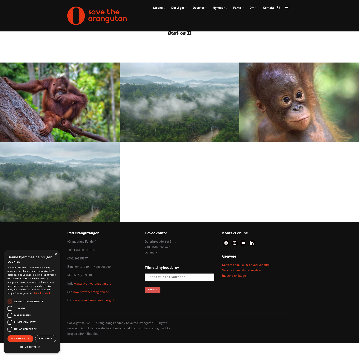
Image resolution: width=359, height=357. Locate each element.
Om (252, 7)
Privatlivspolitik (42, 293)
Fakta (237, 7)
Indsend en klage (234, 275)
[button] (31, 347)
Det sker (198, 7)
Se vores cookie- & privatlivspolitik (246, 264)
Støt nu (158, 7)
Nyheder (219, 7)
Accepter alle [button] (20, 338)
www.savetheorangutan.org (92, 283)
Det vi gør (177, 7)
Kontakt (268, 7)
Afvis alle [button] (45, 338)
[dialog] (32, 301)
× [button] (55, 254)
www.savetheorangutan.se (91, 292)
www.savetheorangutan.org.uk (94, 300)
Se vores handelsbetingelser (241, 270)
